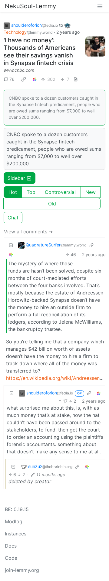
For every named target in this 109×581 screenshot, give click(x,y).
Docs (11, 546)
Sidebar (16, 178)
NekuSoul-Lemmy (30, 6)
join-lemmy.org (22, 570)
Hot (12, 192)
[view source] (76, 79)
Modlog (13, 521)
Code (11, 558)
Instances (15, 534)
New (90, 192)
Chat (13, 218)
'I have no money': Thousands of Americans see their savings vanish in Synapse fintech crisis (40, 51)
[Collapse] (11, 245)
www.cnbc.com (19, 70)
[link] (23, 79)
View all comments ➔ (28, 232)
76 (12, 79)
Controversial (60, 192)
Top (31, 192)
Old (52, 204)
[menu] (100, 6)
